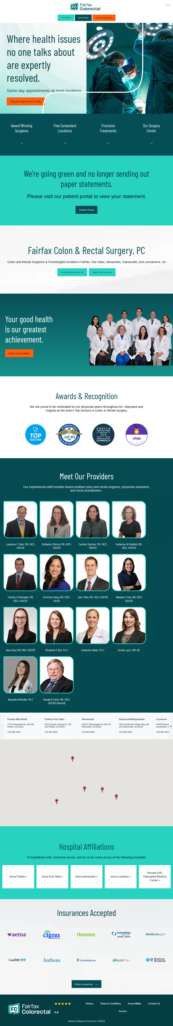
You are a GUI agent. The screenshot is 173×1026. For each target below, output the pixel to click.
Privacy (89, 1003)
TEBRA (101, 1021)
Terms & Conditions (110, 1003)
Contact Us (154, 1003)
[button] (168, 5)
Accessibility (134, 1003)
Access (123, 1011)
